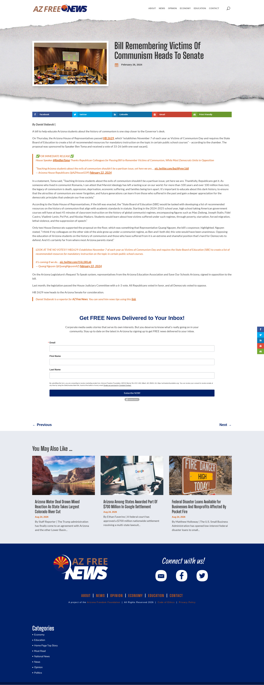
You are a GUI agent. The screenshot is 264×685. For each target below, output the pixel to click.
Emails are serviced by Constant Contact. (117, 385)
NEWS (100, 595)
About (152, 8)
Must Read (40, 651)
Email (52, 342)
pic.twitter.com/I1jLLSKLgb (75, 262)
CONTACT (176, 595)
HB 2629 (108, 138)
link (134, 299)
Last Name (55, 369)
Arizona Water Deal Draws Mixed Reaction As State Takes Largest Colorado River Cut (57, 506)
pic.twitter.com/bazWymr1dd (172, 168)
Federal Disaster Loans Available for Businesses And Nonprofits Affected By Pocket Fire (199, 506)
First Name (55, 356)
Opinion (172, 8)
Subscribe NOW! (132, 393)
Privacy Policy (187, 602)
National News (42, 656)
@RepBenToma (61, 160)
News (162, 8)
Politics (38, 672)
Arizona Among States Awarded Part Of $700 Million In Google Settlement (130, 504)
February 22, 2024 (101, 172)
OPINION (116, 595)
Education (200, 8)
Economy (185, 8)
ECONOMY (135, 595)
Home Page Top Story (46, 645)
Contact (214, 8)
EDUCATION (156, 595)
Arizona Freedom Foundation (103, 602)
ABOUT (86, 595)
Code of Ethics (166, 602)
